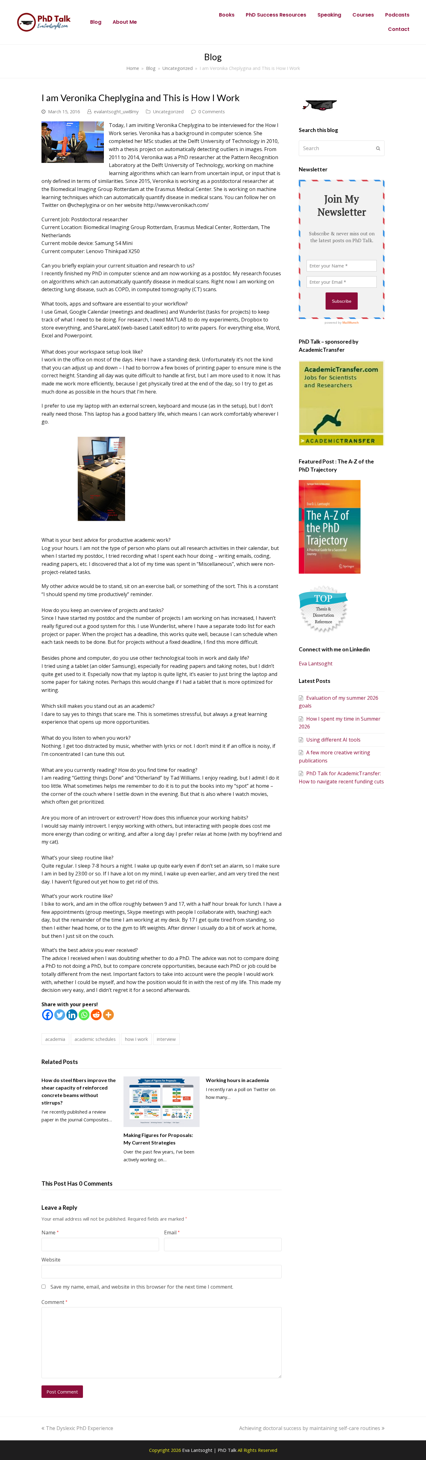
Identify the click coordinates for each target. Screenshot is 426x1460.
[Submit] (378, 148)
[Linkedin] (71, 1014)
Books (227, 14)
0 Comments (211, 111)
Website (51, 1259)
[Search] (342, 148)
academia (55, 1039)
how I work (136, 1039)
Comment (54, 1302)
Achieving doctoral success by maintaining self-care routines (309, 1428)
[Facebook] (47, 1014)
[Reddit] (96, 1014)
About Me (125, 22)
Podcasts (397, 14)
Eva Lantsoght (315, 663)
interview (166, 1039)
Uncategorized (168, 111)
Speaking (329, 14)
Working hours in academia (237, 1080)
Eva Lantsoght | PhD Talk (210, 1450)
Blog (95, 22)
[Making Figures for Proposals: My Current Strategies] (161, 1101)
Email (172, 1232)
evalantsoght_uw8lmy (116, 111)
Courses (363, 14)
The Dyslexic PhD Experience (79, 1428)
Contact (398, 29)
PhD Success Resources (276, 14)
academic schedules (95, 1039)
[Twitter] (59, 1014)
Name (50, 1232)
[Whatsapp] (84, 1014)
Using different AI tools (333, 739)
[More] (108, 1014)
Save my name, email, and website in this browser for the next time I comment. (142, 1286)
